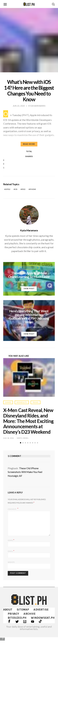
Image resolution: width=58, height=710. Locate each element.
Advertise (41, 609)
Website (11, 562)
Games (29, 306)
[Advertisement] (29, 671)
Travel (36, 402)
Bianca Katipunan (36, 282)
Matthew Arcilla (35, 327)
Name (11, 540)
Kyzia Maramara (29, 230)
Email (11, 551)
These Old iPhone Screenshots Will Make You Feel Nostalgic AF (25, 472)
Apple (7, 189)
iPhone (33, 189)
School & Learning (29, 268)
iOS (16, 189)
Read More (29, 144)
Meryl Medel (23, 438)
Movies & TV (22, 402)
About (7, 609)
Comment (12, 509)
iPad (23, 189)
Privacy (13, 613)
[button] (20, 443)
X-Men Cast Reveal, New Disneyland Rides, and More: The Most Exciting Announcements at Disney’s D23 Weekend (28, 421)
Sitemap (23, 609)
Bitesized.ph (17, 617)
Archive (29, 613)
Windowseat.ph (43, 617)
